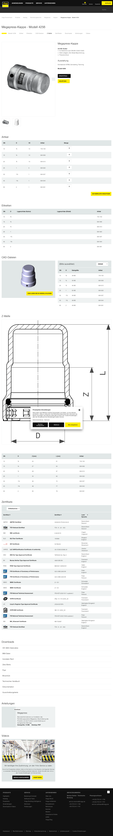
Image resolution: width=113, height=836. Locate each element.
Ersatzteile (6, 801)
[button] (56, 648)
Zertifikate (58, 33)
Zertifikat (6, 515)
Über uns (48, 796)
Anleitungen (79, 33)
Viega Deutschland (7, 17)
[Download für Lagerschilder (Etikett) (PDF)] (72, 211)
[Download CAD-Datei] (88, 270)
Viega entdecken (51, 801)
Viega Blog (49, 819)
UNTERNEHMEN (51, 792)
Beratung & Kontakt (30, 796)
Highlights (6, 796)
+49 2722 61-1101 (74, 806)
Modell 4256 (12, 33)
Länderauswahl (64, 831)
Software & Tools (29, 798)
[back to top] (108, 792)
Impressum (6, 831)
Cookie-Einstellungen (79, 831)
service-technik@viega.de (77, 801)
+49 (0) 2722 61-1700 (98, 799)
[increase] (74, 149)
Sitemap (28, 831)
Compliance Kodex (51, 814)
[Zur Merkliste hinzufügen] (110, 27)
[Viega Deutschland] (5, 3)
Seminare (27, 804)
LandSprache (84, 516)
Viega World (49, 798)
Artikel (21, 33)
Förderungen (28, 806)
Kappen (55, 17)
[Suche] (110, 9)
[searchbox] (55, 9)
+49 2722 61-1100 (74, 804)
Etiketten (29, 33)
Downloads (68, 33)
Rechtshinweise (18, 831)
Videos (88, 33)
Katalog (25, 17)
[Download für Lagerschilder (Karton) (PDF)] (32, 211)
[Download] (88, 275)
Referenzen (49, 806)
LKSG (47, 817)
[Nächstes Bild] (53, 79)
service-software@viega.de (100, 804)
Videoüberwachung (40, 831)
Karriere (48, 809)
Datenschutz (53, 831)
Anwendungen (7, 804)
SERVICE (27, 792)
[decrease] (65, 149)
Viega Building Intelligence (32, 801)
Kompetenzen (50, 804)
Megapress (47, 17)
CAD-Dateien (39, 33)
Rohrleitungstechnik (35, 17)
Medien (48, 812)
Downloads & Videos (9, 806)
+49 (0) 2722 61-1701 (98, 802)
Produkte (17, 17)
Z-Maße (49, 33)
